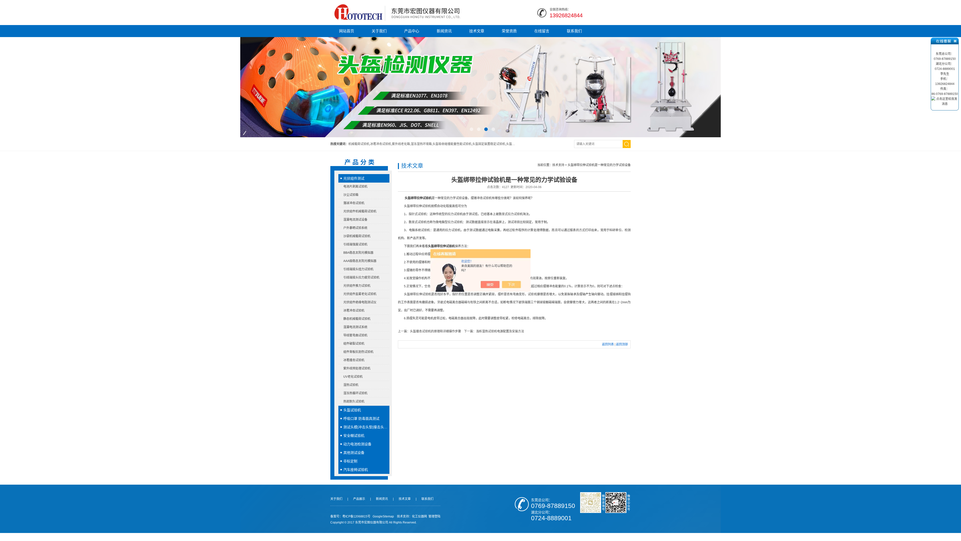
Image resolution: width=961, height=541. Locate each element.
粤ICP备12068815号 (356, 516)
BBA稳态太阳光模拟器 (358, 252)
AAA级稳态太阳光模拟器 (359, 261)
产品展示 (359, 499)
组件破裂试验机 (353, 343)
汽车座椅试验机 (355, 470)
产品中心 (411, 31)
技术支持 (558, 165)
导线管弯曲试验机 (355, 335)
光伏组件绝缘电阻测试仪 (359, 302)
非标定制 (350, 461)
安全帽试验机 (353, 436)
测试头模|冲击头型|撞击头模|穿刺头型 (366, 427)
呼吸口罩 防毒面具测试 (361, 419)
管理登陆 (434, 516)
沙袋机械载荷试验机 (356, 236)
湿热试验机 (350, 385)
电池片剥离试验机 (355, 186)
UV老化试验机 (353, 376)
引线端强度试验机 (355, 244)
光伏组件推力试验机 (356, 286)
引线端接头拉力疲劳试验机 (361, 277)
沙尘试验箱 (350, 195)
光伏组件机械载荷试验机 (359, 211)
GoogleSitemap (383, 516)
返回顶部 (622, 344)
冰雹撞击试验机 (353, 360)
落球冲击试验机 (353, 203)
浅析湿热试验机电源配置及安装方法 (500, 331)
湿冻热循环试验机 (355, 393)
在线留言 (541, 31)
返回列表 (608, 344)
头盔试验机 (352, 410)
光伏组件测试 (353, 178)
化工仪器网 (419, 516)
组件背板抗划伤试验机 (358, 352)
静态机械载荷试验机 (356, 319)
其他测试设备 (353, 453)
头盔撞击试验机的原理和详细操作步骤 (435, 331)
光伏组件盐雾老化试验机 (359, 294)
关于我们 (379, 31)
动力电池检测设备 (357, 444)
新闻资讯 (444, 31)
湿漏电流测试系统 (355, 327)
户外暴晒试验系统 (355, 228)
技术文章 (476, 31)
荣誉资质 (509, 31)
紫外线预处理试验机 (356, 368)
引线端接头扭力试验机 (358, 269)
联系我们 (574, 31)
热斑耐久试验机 (353, 401)
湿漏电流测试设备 (355, 219)
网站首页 (346, 31)
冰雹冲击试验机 (353, 310)
